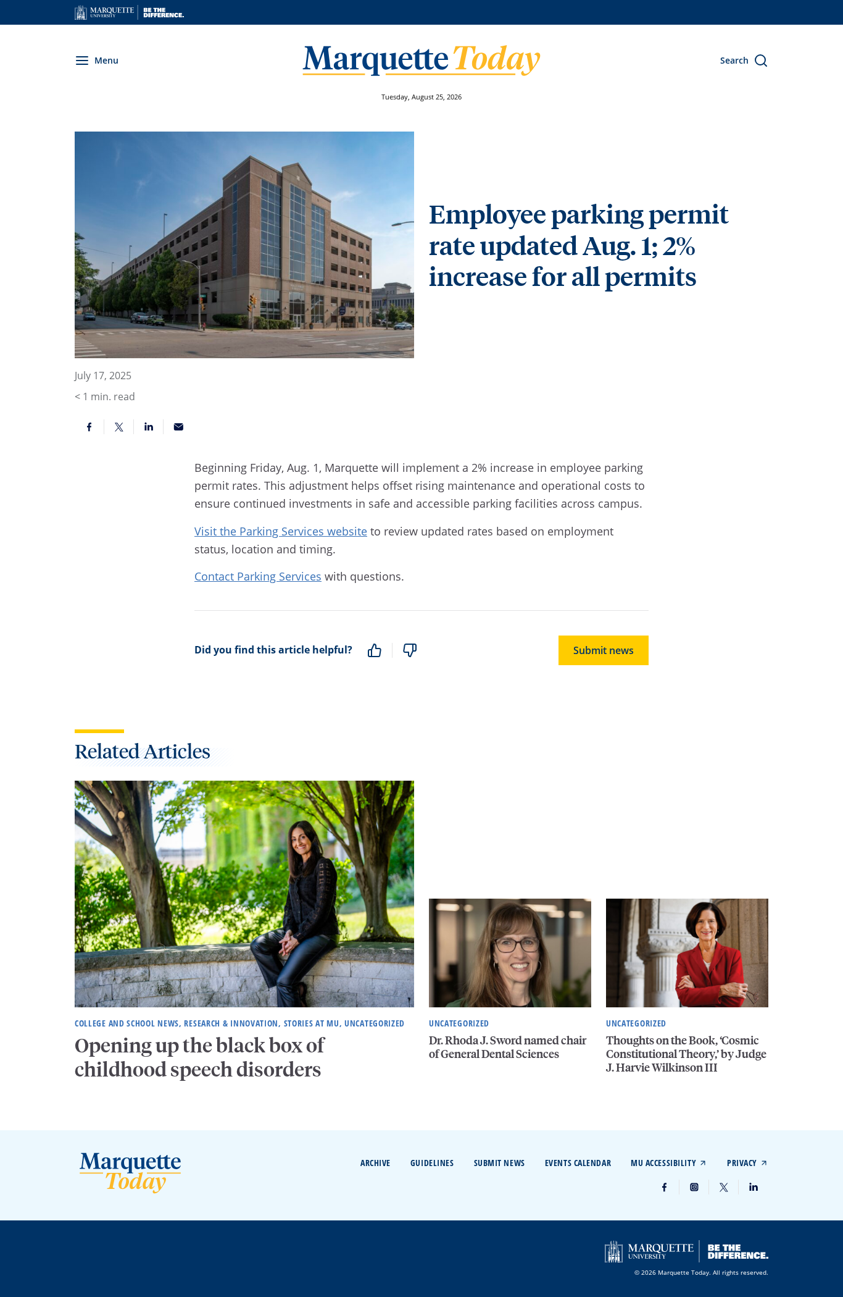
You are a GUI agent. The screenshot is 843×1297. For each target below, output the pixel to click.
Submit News (499, 1163)
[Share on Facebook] (89, 426)
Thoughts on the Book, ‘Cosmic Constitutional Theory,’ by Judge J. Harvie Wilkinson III (686, 1053)
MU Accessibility (663, 1163)
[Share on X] (119, 426)
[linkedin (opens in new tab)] (753, 1187)
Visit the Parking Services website (280, 531)
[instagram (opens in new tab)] (694, 1187)
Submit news (603, 650)
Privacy (742, 1163)
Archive (375, 1163)
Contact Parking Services (258, 576)
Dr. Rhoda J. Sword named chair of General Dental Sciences (507, 1046)
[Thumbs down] (409, 650)
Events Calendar (578, 1163)
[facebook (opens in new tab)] (664, 1187)
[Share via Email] (178, 426)
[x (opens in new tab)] (724, 1187)
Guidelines (432, 1163)
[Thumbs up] (374, 650)
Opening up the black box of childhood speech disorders (199, 1057)
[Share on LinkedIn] (149, 426)
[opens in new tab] (129, 12)
